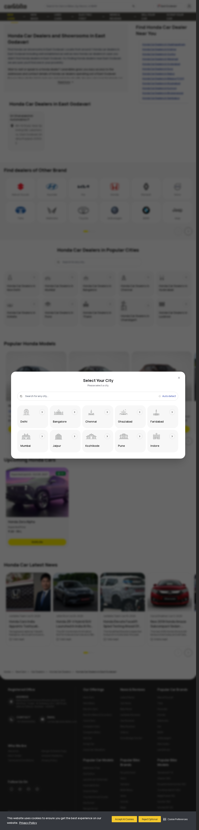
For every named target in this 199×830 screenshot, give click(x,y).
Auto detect (169, 396)
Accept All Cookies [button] (124, 819)
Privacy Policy (28, 823)
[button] (175, 819)
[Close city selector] (179, 378)
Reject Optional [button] (150, 819)
